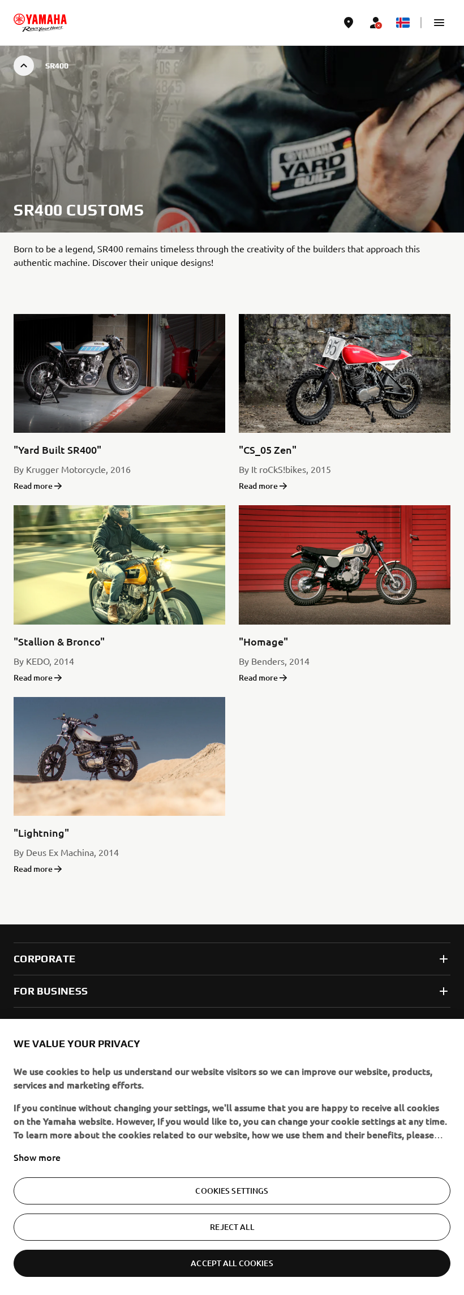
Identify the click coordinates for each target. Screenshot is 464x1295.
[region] (232, 1157)
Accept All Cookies (232, 1263)
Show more (37, 1157)
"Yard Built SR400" (57, 449)
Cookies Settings (231, 1190)
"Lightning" (41, 832)
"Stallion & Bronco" (59, 641)
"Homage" (263, 641)
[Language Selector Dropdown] (403, 22)
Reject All (232, 1226)
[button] (439, 22)
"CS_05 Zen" (268, 449)
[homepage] (40, 22)
